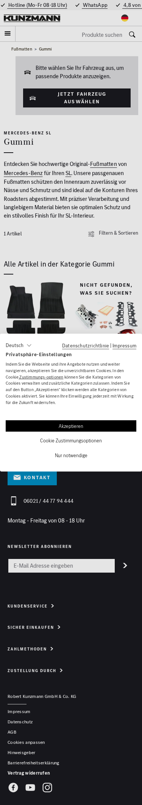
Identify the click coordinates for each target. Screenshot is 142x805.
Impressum (124, 345)
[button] (19, 345)
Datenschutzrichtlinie (85, 345)
